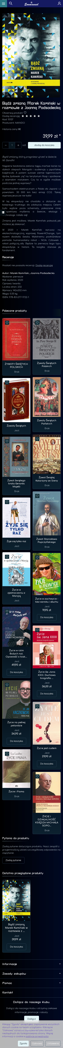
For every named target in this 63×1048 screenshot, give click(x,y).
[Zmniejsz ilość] (18, 145)
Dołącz (31, 1019)
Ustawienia (53, 1043)
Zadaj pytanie (13, 860)
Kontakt (7, 992)
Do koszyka (46, 617)
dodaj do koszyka (44, 145)
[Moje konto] (59, 3)
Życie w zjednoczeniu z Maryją (16, 593)
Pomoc (7, 983)
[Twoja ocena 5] (39, 116)
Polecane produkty (14, 310)
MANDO (20, 123)
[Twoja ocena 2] (27, 116)
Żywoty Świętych (16, 426)
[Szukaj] (10, 3)
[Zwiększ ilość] (5, 145)
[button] (31, 55)
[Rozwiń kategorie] (3, 3)
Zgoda (23, 1043)
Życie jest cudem (46, 748)
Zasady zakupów (14, 973)
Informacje (9, 964)
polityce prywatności (37, 1036)
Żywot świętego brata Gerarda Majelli (16, 483)
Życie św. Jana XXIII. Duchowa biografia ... (47, 675)
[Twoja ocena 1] (23, 116)
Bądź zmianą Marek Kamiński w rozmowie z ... (16, 927)
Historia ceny (10, 129)
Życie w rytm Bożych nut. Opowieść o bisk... (16, 653)
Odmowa (37, 1043)
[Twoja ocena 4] (35, 116)
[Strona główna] (31, 3)
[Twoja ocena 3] (31, 116)
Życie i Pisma (16, 791)
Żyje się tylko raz (16, 541)
